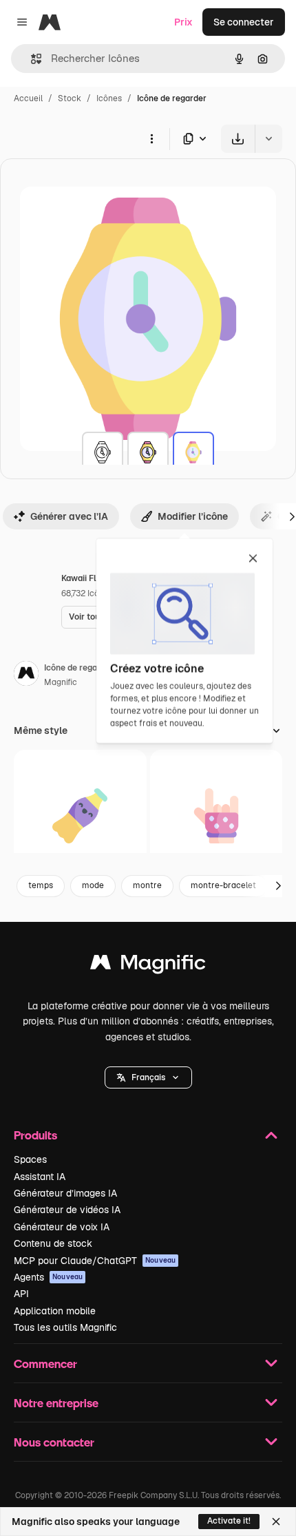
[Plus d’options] (151, 138)
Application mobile (55, 1311)
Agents (48, 1277)
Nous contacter (54, 1442)
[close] (253, 559)
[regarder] (102, 452)
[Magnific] (148, 965)
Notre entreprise (56, 1403)
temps (40, 885)
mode (93, 885)
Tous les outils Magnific (65, 1327)
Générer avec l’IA (69, 516)
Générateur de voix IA (61, 1227)
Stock (69, 98)
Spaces (30, 1159)
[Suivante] (278, 886)
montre (147, 885)
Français (148, 1077)
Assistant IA (39, 1176)
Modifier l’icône (193, 516)
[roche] (216, 816)
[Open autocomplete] (31, 59)
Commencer (45, 1363)
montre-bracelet (223, 885)
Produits (35, 1135)
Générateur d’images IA (65, 1193)
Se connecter (243, 22)
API (21, 1293)
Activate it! (229, 1520)
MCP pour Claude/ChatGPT (95, 1260)
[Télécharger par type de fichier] (195, 139)
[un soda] (80, 816)
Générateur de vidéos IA (67, 1209)
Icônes (109, 98)
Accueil (28, 98)
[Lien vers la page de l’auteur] (26, 675)
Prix (183, 22)
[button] (148, 1077)
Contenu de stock (53, 1243)
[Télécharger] (238, 139)
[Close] (276, 1521)
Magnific (60, 682)
